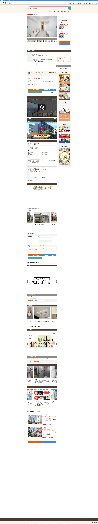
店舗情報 (90, 3)
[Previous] (27, 221)
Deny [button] (92, 522)
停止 (31, 296)
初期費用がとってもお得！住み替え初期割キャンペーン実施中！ (8, 0)
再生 (28, 296)
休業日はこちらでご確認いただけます (63, 38)
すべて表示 (29, 298)
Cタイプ (42, 300)
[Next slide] (56, 27)
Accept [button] (95, 522)
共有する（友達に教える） (49, 92)
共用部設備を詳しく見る (35, 162)
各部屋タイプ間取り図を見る (63, 68)
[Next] (56, 221)
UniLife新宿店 (61, 22)
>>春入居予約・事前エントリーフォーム (35, 84)
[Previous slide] (27, 27)
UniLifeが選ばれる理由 (78, 3)
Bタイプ (36, 300)
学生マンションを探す (71, 3)
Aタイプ (31, 300)
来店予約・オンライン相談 (49, 89)
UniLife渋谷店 (61, 31)
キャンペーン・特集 (84, 3)
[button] (29, 41)
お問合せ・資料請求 (35, 89)
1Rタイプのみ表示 (34, 298)
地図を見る (35, 144)
